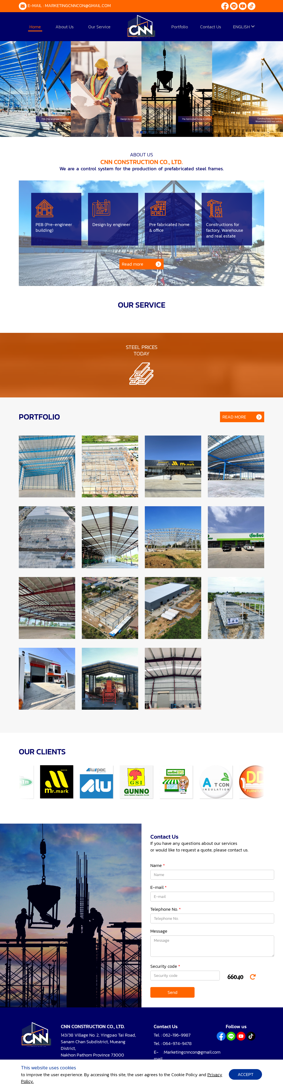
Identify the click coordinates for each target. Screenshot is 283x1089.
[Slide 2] (141, 132)
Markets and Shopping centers (153, 43)
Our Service (99, 26)
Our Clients (224, 43)
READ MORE (234, 417)
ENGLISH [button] (242, 26)
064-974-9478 (177, 1043)
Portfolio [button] (179, 26)
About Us (64, 26)
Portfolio (56, 43)
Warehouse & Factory (94, 43)
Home (35, 26)
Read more (132, 264)
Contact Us (210, 26)
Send (173, 992)
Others (198, 43)
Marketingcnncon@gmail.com (78, 5)
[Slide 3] (145, 132)
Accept (245, 1074)
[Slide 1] (137, 132)
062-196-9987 (177, 1035)
